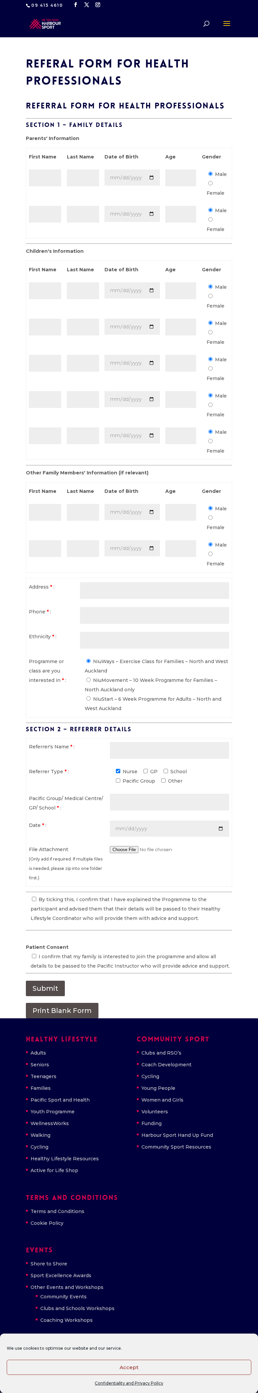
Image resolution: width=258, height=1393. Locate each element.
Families (41, 1088)
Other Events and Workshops (67, 1287)
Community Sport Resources (176, 1147)
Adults (38, 1053)
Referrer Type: (49, 772)
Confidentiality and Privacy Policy (129, 1383)
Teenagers (43, 1076)
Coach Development (166, 1065)
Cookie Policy (47, 1223)
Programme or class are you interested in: (47, 670)
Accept (129, 1367)
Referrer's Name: (52, 747)
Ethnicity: (42, 637)
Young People (158, 1088)
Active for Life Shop (54, 1170)
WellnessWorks (50, 1123)
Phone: (40, 612)
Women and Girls (162, 1100)
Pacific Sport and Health (60, 1100)
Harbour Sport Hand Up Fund (177, 1135)
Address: (41, 587)
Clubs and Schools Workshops (77, 1308)
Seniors (40, 1065)
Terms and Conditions (57, 1211)
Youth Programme (53, 1112)
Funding (151, 1123)
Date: (37, 825)
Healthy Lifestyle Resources (65, 1159)
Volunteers (154, 1112)
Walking (40, 1135)
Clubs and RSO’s (161, 1053)
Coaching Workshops (66, 1320)
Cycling (39, 1147)
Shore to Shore (49, 1264)
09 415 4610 (47, 5)
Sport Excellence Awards (61, 1275)
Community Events (63, 1297)
